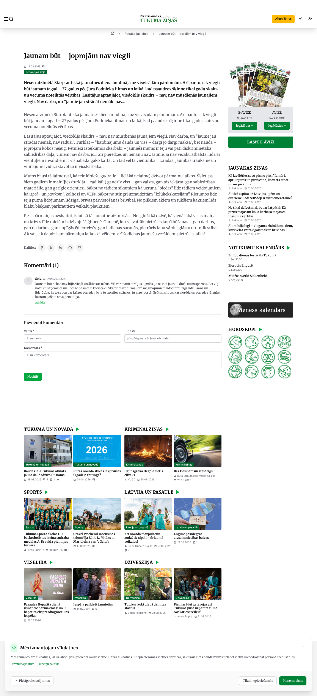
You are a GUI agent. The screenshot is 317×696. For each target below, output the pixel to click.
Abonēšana (283, 19)
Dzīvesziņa (133, 597)
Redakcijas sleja (136, 33)
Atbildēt (40, 302)
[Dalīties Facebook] (42, 248)
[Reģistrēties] (310, 19)
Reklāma (237, 188)
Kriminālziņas (134, 464)
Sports (30, 527)
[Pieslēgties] (300, 19)
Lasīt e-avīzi (261, 142)
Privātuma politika (22, 664)
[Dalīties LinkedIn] (60, 248)
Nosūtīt (32, 376)
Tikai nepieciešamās (258, 681)
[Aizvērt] (303, 648)
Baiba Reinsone (137, 612)
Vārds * (29, 331)
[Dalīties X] (51, 248)
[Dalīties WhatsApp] (70, 248)
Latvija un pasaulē (137, 527)
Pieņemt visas (293, 681)
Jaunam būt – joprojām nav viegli (182, 33)
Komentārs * (33, 348)
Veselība (31, 597)
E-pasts (129, 331)
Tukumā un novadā (37, 464)
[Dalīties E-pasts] (79, 248)
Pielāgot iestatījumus (34, 681)
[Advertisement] (122, 404)
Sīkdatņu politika (48, 664)
